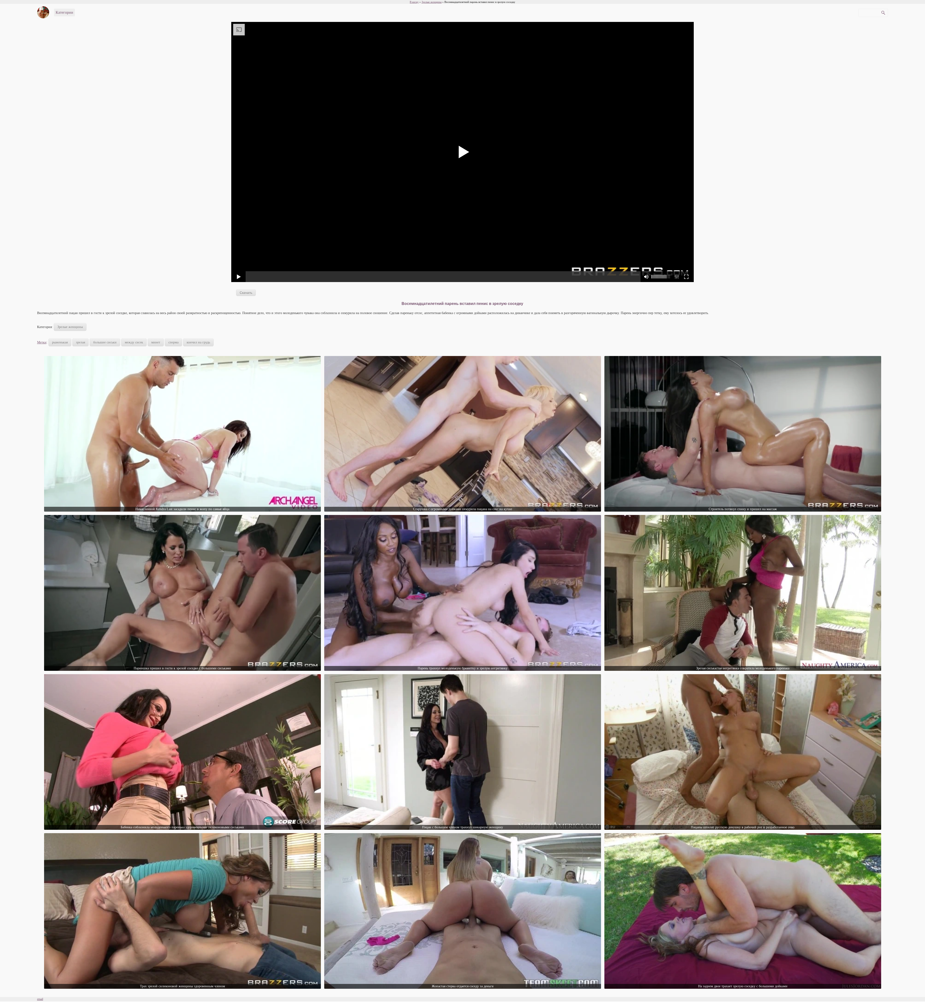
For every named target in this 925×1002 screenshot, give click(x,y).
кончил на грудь (198, 342)
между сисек (134, 342)
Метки (41, 342)
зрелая (80, 342)
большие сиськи (105, 342)
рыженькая (60, 342)
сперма (173, 342)
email (40, 999)
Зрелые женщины (70, 327)
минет (155, 342)
